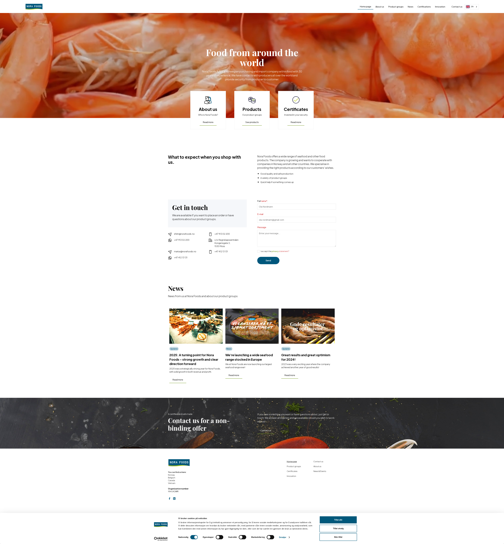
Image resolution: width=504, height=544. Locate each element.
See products (252, 122)
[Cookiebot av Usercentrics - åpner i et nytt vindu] (160, 539)
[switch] (219, 537)
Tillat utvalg (338, 528)
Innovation (440, 6)
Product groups (395, 6)
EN (472, 7)
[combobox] (471, 6)
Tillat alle (338, 520)
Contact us (457, 6)
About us (379, 6)
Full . (262, 201)
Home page (365, 6)
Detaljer (282, 537)
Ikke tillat (338, 537)
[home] (34, 7)
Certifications (424, 6)
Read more (208, 122)
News (410, 6)
